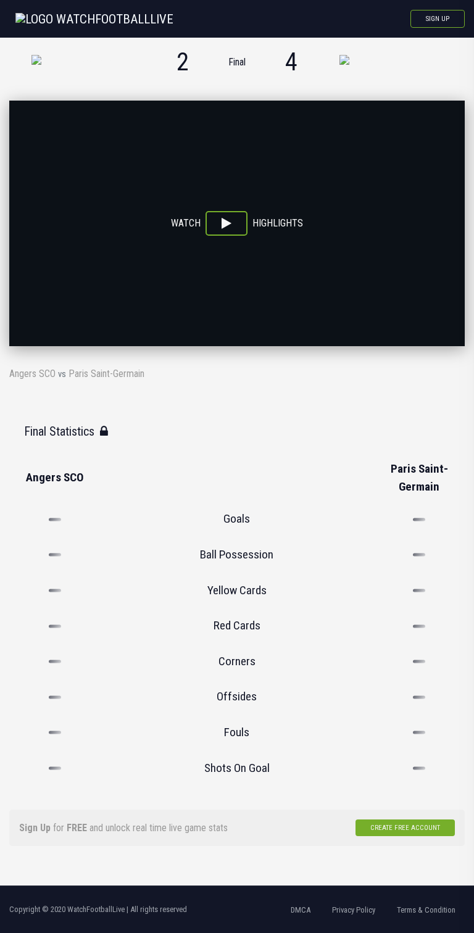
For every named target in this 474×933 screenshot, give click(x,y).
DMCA (300, 909)
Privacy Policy (353, 909)
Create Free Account (405, 828)
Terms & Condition (426, 909)
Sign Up (437, 19)
